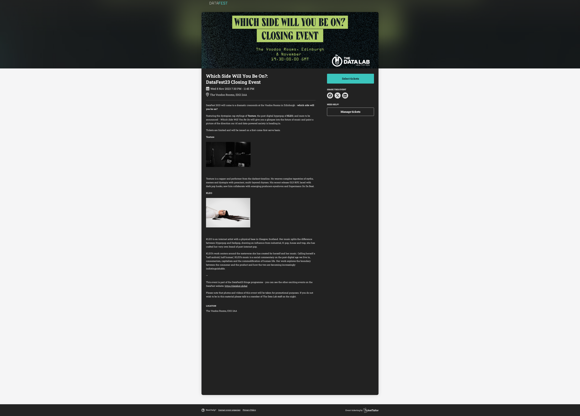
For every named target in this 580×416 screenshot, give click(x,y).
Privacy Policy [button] (249, 410)
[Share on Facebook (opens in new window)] (330, 95)
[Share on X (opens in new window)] (338, 95)
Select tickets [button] (350, 78)
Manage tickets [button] (350, 111)
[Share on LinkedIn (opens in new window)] (345, 95)
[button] (229, 410)
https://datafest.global (236, 285)
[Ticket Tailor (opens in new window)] (371, 410)
